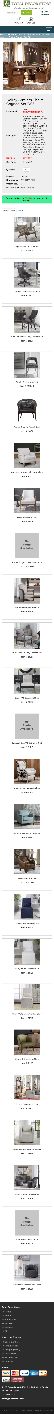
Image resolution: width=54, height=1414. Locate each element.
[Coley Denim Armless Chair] (27, 907)
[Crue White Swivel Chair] (27, 1223)
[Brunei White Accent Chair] (27, 681)
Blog (7, 1331)
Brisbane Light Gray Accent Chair (27, 562)
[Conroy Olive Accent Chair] (27, 1042)
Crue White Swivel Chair (27, 1239)
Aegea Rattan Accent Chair (27, 246)
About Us (9, 1315)
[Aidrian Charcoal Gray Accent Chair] (27, 320)
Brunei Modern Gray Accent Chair (27, 653)
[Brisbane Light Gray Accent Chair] (27, 545)
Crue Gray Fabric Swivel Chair (27, 1194)
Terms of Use (11, 1357)
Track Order (10, 1319)
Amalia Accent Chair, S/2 (27, 382)
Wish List (9, 1323)
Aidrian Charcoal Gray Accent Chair (27, 337)
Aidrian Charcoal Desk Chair (27, 291)
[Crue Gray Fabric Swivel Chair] (27, 1177)
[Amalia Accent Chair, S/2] (27, 365)
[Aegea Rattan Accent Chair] (27, 229)
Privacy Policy (11, 1353)
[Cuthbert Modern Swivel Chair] (27, 1268)
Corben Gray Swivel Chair (27, 1104)
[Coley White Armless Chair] (27, 952)
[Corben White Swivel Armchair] (27, 1132)
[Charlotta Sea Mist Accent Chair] (27, 816)
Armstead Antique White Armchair (27, 472)
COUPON (29, 198)
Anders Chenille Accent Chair (27, 427)
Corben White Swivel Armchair (27, 1149)
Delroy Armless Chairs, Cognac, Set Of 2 (24, 35)
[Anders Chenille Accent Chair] (27, 410)
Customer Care (12, 1342)
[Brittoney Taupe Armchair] (27, 591)
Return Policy (11, 1346)
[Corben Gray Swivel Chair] (27, 1087)
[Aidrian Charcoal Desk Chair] (27, 275)
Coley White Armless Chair (27, 969)
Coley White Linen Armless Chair (27, 1014)
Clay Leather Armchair (27, 878)
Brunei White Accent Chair (27, 698)
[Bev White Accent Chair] (27, 500)
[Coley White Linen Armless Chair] (27, 997)
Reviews (21, 210)
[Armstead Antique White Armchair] (27, 455)
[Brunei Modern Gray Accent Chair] (27, 636)
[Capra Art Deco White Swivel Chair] (27, 726)
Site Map (9, 1327)
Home (3, 34)
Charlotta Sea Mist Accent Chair (27, 833)
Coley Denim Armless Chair (27, 923)
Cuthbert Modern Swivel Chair (27, 1285)
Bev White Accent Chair (27, 517)
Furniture (12, 34)
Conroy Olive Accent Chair (27, 1059)
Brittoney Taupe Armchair (27, 607)
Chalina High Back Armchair (27, 788)
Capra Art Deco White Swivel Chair (27, 743)
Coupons (9, 1361)
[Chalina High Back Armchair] (27, 771)
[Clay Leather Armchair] (27, 861)
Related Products (9, 210)
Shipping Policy (12, 1349)
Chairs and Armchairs (29, 34)
